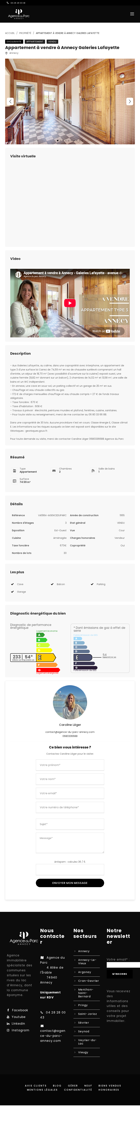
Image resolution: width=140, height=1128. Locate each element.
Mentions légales (42, 1089)
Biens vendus (110, 1085)
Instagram (20, 1030)
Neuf (88, 1085)
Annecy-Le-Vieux (87, 961)
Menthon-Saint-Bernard (86, 993)
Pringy (83, 1005)
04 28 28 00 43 (18, 3)
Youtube (19, 1017)
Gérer (73, 1085)
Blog (57, 1085)
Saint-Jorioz (87, 1014)
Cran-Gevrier (88, 981)
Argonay (84, 972)
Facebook (20, 1010)
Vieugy (83, 1052)
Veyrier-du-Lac (87, 1042)
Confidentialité (78, 1089)
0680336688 (70, 736)
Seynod (83, 1031)
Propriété (25, 33)
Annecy (84, 951)
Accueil (10, 33)
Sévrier (83, 1023)
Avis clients (36, 1085)
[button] (10, 101)
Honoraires (109, 1089)
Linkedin (18, 1024)
